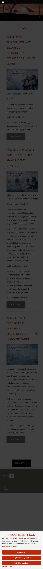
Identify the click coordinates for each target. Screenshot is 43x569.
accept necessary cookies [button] (21, 558)
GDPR (11, 567)
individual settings (21, 563)
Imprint (4, 567)
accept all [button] (21, 552)
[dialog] (21, 550)
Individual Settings (9, 546)
